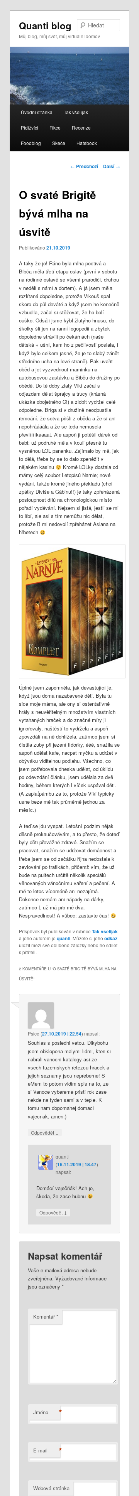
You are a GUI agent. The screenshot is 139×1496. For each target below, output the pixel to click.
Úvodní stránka (37, 112)
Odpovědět (45, 1132)
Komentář (45, 1316)
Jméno (46, 1412)
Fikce (55, 127)
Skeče (58, 143)
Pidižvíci (29, 127)
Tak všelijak (76, 112)
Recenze (81, 127)
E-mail (46, 1450)
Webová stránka (51, 1488)
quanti (63, 938)
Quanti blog (45, 25)
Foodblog (31, 143)
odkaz (110, 938)
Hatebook (86, 143)
